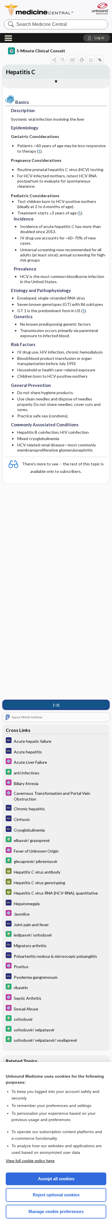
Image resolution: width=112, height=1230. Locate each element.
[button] (96, 38)
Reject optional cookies (56, 1194)
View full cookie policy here (30, 1160)
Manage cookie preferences (56, 1211)
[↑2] (56, 705)
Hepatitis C (20, 71)
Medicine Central (39, 9)
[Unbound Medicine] (100, 8)
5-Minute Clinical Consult (40, 50)
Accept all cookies (56, 1178)
